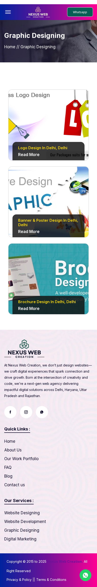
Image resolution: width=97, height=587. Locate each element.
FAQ (8, 467)
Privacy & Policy (19, 580)
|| (34, 580)
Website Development (25, 521)
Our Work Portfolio (21, 458)
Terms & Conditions (51, 580)
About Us (13, 450)
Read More (29, 154)
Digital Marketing (20, 539)
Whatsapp (80, 12)
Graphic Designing (21, 530)
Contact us (14, 484)
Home (9, 46)
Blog (8, 476)
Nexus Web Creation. (65, 561)
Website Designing (22, 513)
